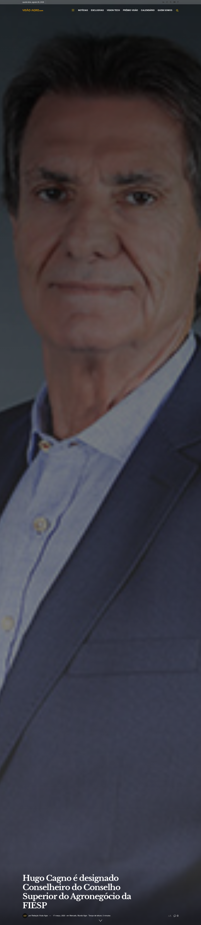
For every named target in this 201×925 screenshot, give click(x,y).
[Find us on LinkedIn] (163, 2)
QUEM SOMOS (165, 10)
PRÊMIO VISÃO (130, 10)
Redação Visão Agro (40, 915)
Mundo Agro (82, 915)
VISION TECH (113, 10)
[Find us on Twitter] (171, 2)
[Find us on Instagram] (167, 2)
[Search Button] (177, 10)
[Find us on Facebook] (177, 2)
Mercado (73, 915)
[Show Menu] (73, 10)
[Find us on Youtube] (174, 2)
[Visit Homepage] (33, 10)
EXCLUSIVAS (97, 10)
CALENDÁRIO (148, 10)
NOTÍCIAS (83, 10)
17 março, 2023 (59, 915)
